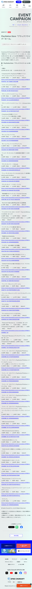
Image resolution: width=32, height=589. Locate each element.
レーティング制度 (24, 559)
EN (13, 582)
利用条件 (18, 561)
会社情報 (6, 559)
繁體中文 (20, 582)
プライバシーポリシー (9, 561)
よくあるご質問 (21, 564)
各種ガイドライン (11, 564)
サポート (25, 561)
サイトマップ (14, 559)
